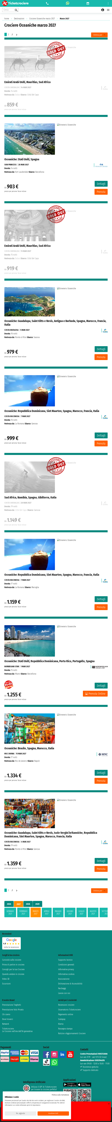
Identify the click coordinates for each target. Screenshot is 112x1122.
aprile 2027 (46, 912)
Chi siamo (6, 1014)
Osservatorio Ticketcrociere (69, 1009)
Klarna (60, 1024)
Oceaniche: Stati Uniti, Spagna (21, 159)
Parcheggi (62, 988)
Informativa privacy (66, 969)
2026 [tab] (9, 904)
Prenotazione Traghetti (11, 1005)
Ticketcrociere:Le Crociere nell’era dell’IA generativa (17, 1030)
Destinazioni (19, 18)
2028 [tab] (28, 904)
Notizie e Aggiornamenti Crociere (72, 1033)
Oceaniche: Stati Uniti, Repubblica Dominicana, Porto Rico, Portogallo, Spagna (49, 661)
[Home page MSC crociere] (103, 753)
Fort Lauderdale (21, 172)
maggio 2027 (58, 912)
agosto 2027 (93, 912)
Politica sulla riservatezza (60, 1095)
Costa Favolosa (11, 330)
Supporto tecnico (65, 960)
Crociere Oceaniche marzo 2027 (42, 18)
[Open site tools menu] (108, 3)
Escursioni (6, 983)
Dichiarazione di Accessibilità (70, 983)
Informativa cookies (66, 974)
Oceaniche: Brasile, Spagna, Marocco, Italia (29, 748)
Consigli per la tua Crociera (13, 969)
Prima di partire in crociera (13, 964)
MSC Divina (9, 753)
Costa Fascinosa (11, 416)
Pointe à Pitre (20, 337)
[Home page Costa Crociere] (105, 330)
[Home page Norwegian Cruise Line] (100, 666)
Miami (17, 673)
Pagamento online (65, 1014)
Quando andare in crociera (13, 974)
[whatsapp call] (67, 3)
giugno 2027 (70, 912)
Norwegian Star (11, 666)
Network (5, 1024)
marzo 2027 (36, 912)
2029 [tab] (37, 904)
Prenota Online (97, 693)
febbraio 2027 (23, 912)
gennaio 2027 (10, 912)
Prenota (101, 192)
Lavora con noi (64, 993)
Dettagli (101, 184)
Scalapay (61, 1019)
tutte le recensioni (11, 947)
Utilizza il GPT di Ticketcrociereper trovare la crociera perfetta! (44, 1088)
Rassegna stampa (65, 1028)
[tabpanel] (56, 913)
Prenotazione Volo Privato (13, 1009)
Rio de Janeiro (21, 761)
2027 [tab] (18, 904)
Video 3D (5, 979)
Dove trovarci (7, 1019)
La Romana (19, 423)
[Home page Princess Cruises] (101, 164)
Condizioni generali (66, 964)
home (6, 18)
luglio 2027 (81, 912)
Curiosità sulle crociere (11, 960)
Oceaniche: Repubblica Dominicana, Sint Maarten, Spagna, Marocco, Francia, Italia (51, 411)
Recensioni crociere (66, 1005)
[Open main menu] (108, 10)
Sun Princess (10, 164)
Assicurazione (63, 979)
